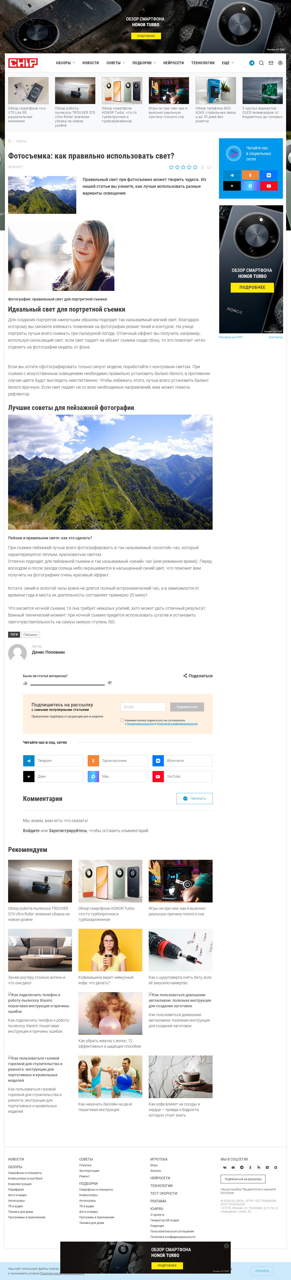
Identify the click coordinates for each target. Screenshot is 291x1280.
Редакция (157, 1226)
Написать (198, 798)
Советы (114, 63)
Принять (262, 1271)
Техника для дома (20, 1211)
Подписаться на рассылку (243, 1179)
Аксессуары (16, 1200)
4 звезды (189, 167)
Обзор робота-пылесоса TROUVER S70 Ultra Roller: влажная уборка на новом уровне (75, 116)
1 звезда (171, 167)
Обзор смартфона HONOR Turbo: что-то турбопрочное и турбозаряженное (119, 114)
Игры (154, 1165)
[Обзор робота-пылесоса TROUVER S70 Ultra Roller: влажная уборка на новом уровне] (40, 881)
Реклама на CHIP (231, 337)
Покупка (85, 1165)
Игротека (158, 1159)
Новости (90, 63)
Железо (155, 1170)
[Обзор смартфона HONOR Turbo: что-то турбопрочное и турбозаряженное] (110, 881)
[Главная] (9, 141)
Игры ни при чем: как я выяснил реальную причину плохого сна (168, 112)
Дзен (42, 776)
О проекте (157, 1214)
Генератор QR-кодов (164, 1220)
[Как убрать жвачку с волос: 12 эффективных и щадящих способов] (110, 1013)
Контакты (276, 337)
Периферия (16, 1189)
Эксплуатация (89, 1170)
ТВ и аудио (15, 1206)
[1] (25, 683)
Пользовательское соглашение (172, 1231)
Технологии (203, 63)
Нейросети (173, 63)
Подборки (142, 63)
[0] (109, 683)
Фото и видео (17, 1195)
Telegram (45, 761)
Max (105, 776)
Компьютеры (88, 1195)
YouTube (173, 776)
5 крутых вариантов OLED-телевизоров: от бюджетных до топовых (262, 112)
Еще (226, 63)
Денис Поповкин (48, 652)
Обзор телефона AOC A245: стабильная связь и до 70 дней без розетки (216, 114)
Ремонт (84, 1176)
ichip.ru (156, 1209)
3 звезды (183, 167)
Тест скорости (163, 1193)
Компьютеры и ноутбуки (25, 1178)
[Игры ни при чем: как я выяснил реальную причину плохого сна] (181, 881)
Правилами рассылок (140, 723)
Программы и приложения (26, 1217)
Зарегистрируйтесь (68, 830)
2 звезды (177, 167)
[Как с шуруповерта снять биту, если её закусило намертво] (181, 950)
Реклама (158, 1201)
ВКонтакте (175, 761)
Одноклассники (114, 761)
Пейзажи (30, 635)
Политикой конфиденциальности (177, 723)
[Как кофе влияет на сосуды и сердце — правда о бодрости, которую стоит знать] (181, 1076)
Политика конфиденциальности (172, 1237)
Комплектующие (20, 1184)
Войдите (31, 830)
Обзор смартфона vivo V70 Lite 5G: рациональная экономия (27, 114)
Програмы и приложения (96, 1217)
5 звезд (195, 167)
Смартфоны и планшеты (25, 1173)
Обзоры (63, 63)
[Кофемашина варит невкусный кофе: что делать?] (110, 950)
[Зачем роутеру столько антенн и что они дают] (40, 950)
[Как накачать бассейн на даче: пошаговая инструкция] (110, 1076)
